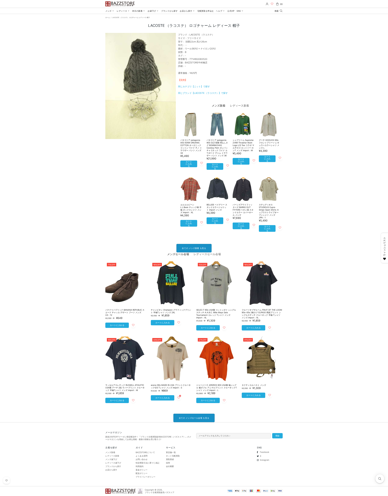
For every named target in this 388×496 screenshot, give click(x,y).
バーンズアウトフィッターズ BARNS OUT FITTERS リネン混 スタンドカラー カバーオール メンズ (243, 209)
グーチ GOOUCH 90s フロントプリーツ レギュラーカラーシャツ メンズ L (269, 144)
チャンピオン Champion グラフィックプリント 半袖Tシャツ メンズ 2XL (171, 311)
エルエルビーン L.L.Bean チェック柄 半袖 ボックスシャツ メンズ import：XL (190, 208)
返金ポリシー (141, 470)
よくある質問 (141, 456)
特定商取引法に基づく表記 (147, 463)
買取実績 (170, 459)
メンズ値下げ (111, 459)
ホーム (107, 17)
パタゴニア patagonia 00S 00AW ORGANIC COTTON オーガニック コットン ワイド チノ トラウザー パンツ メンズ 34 (191, 146)
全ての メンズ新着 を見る (194, 248)
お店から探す (111, 470)
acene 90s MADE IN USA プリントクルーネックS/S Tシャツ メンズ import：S (171, 386)
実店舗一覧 (171, 452)
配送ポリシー (141, 473)
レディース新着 (239, 105)
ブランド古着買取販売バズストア (120, 3)
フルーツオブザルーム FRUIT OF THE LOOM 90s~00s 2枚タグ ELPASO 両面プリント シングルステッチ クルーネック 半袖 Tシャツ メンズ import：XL (262, 314)
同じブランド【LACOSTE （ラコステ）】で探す (203, 93)
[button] (379, 478)
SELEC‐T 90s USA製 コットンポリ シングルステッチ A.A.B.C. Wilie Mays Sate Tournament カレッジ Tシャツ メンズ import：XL (216, 314)
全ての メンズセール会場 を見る (194, 418)
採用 (168, 463)
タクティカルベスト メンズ (254, 385)
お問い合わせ (141, 459)
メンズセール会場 (178, 254)
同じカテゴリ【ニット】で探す (194, 86)
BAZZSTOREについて (145, 452)
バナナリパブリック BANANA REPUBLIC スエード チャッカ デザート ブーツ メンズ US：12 (124, 312)
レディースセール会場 (207, 254)
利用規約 (140, 466)
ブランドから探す (113, 466)
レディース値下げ (113, 463)
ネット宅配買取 (173, 456)
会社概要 (170, 466)
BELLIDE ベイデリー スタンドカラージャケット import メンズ (217, 207)
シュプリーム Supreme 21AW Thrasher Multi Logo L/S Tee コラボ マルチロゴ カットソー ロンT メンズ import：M (243, 145)
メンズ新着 (218, 105)
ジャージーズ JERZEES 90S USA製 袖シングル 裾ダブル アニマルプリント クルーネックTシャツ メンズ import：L (216, 387)
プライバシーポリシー (145, 477)
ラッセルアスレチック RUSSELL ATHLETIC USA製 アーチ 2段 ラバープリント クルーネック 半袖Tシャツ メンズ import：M (125, 387)
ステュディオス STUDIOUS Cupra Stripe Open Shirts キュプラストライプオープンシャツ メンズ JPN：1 (269, 211)
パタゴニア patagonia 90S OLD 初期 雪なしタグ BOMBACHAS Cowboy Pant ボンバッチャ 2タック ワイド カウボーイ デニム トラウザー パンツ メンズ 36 (217, 148)
